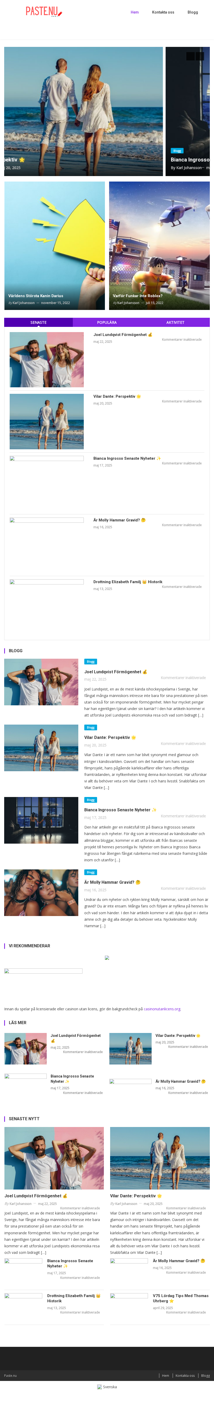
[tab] (38, 322)
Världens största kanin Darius (35, 296)
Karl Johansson (99, 167)
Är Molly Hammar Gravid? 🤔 (119, 520)
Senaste (38, 322)
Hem (135, 12)
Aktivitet (176, 322)
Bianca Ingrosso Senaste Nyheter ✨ (125, 160)
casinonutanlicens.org (162, 1008)
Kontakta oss (163, 12)
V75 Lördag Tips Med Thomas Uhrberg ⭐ (181, 1298)
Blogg (193, 12)
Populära (107, 322)
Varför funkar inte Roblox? (138, 296)
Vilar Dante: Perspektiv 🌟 (117, 396)
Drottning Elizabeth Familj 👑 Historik (127, 582)
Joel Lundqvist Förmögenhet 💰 (123, 334)
